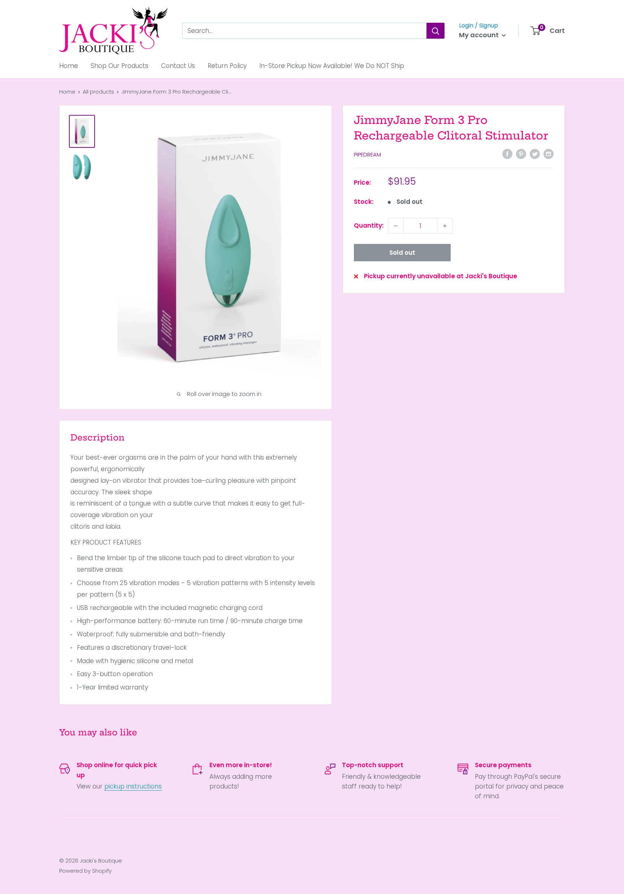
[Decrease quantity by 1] (395, 225)
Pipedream (367, 154)
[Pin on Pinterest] (521, 154)
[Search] (435, 31)
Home (68, 65)
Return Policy (227, 65)
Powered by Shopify (85, 870)
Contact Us (178, 65)
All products (98, 91)
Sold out (402, 252)
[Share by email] (548, 154)
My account (479, 34)
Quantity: (369, 225)
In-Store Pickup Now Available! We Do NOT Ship (331, 65)
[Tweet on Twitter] (535, 154)
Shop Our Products (119, 65)
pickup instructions (133, 786)
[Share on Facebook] (507, 154)
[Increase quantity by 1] (444, 225)
